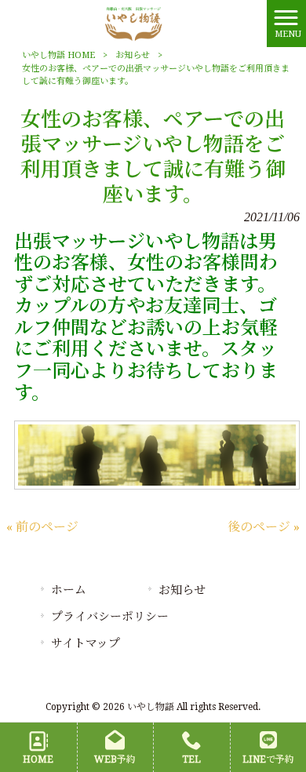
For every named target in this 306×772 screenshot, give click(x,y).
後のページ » (264, 526)
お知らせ (132, 55)
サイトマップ (85, 643)
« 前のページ (42, 526)
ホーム (68, 590)
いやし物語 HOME (58, 55)
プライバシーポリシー (110, 617)
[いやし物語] (133, 22)
